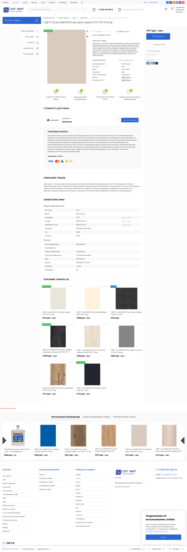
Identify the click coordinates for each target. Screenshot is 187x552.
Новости (78, 511)
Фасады (5, 527)
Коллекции (62, 2)
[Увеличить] (67, 57)
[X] (156, 63)
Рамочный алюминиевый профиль (14, 516)
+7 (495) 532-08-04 (27, 549)
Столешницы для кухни (10, 520)
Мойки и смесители (9, 509)
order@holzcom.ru (169, 474)
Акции (43, 2)
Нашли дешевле (154, 51)
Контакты (79, 515)
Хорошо (163, 537)
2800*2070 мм (126, 77)
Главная (5, 2)
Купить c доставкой (130, 120)
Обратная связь (11, 549)
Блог (77, 508)
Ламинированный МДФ (10, 494)
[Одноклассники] (150, 63)
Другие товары (126, 217)
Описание (31, 42)
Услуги (25, 2)
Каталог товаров (13, 20)
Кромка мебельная (9, 483)
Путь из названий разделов (11, 513)
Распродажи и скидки (46, 482)
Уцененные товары (45, 489)
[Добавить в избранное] (87, 32)
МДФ (4, 502)
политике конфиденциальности (157, 531)
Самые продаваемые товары (96, 417)
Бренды (34, 2)
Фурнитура (6, 531)
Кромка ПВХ (7, 487)
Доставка (73, 2)
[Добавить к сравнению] (87, 36)
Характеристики (28, 48)
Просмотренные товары (124, 417)
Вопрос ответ (80, 504)
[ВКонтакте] (147, 63)
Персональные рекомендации (65, 417)
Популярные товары (45, 478)
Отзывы (52, 2)
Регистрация (153, 2)
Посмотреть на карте (122, 486)
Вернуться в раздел (27, 31)
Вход (145, 2)
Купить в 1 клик (159, 44)
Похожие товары (28, 54)
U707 (123, 72)
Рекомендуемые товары (47, 485)
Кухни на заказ (7, 491)
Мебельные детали (9, 505)
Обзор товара (29, 37)
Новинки (42, 474)
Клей (4, 480)
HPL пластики (7, 476)
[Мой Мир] (153, 63)
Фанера (5, 524)
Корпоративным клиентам (84, 522)
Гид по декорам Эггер (82, 526)
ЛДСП (4, 498)
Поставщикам (80, 519)
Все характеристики (126, 60)
